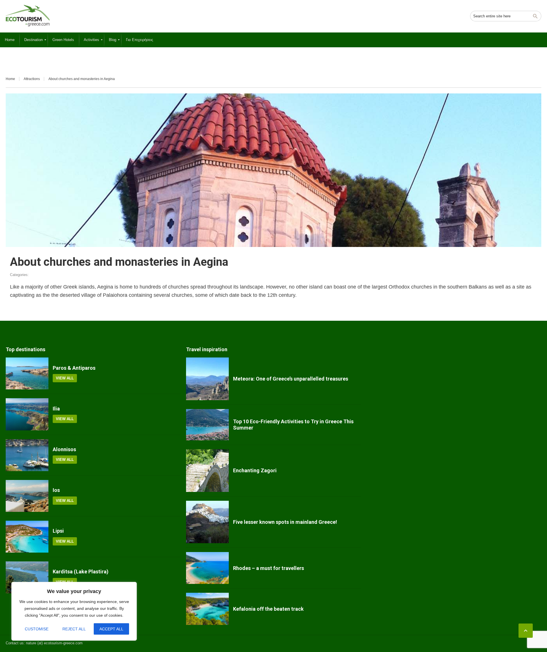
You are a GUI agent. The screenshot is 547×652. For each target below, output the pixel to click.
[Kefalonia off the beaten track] (207, 609)
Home (10, 79)
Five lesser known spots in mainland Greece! (285, 522)
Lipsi (58, 531)
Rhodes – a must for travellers (268, 568)
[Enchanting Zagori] (207, 470)
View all (65, 378)
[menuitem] (9, 39)
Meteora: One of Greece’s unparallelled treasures (290, 379)
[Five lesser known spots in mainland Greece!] (207, 522)
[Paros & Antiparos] (27, 373)
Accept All (111, 629)
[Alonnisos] (27, 455)
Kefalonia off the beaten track (268, 609)
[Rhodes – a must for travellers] (207, 568)
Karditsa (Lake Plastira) (81, 572)
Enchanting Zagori (255, 470)
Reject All (74, 629)
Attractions (32, 79)
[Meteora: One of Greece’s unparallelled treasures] (207, 378)
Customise (36, 629)
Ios (56, 490)
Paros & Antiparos (74, 368)
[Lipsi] (27, 537)
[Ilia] (27, 414)
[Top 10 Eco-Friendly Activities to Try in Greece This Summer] (207, 424)
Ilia (56, 409)
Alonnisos (64, 449)
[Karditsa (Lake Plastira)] (27, 577)
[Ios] (27, 496)
